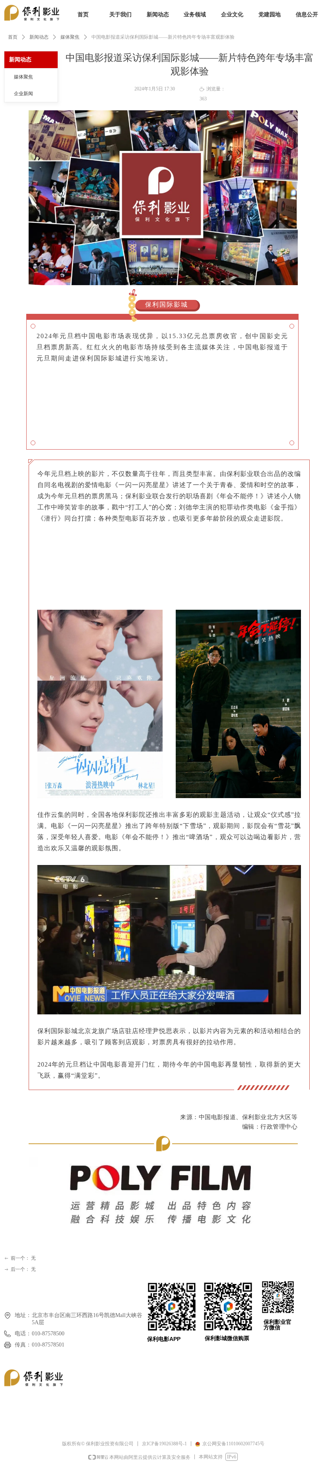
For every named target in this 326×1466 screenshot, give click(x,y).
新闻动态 (39, 37)
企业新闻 (23, 93)
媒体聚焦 (70, 37)
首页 (12, 37)
